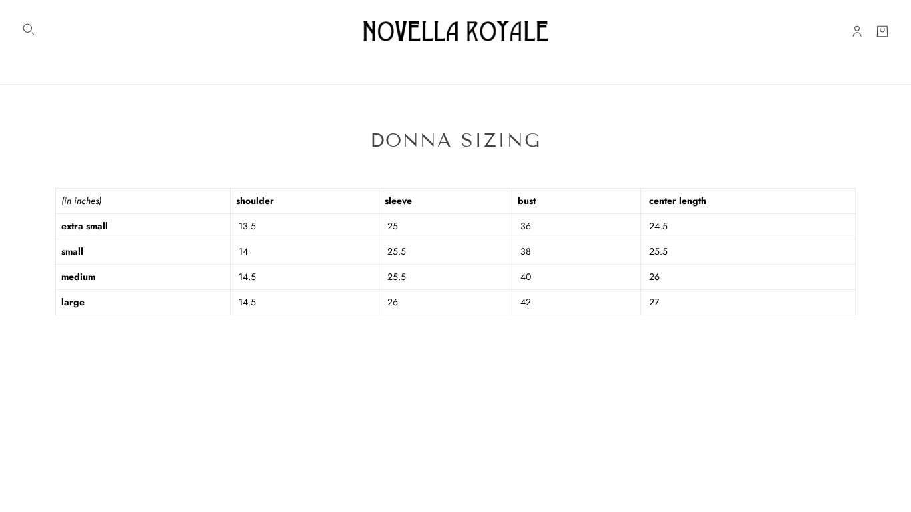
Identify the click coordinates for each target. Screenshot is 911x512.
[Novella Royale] (455, 31)
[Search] (28, 29)
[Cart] (882, 31)
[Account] (857, 31)
